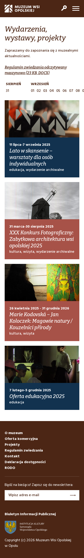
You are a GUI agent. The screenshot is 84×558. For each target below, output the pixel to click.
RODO (10, 468)
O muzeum (14, 433)
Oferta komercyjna (21, 439)
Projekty (12, 445)
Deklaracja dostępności (25, 462)
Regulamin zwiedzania (24, 450)
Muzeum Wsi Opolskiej (22, 9)
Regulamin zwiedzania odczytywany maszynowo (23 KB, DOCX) (36, 70)
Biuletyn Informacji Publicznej (30, 514)
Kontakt (12, 456)
